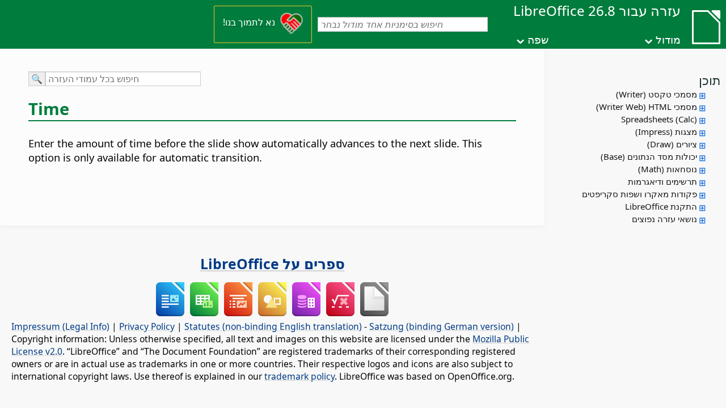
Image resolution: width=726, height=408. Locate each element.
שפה (537, 39)
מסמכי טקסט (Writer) (656, 94)
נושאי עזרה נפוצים (664, 218)
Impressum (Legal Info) (60, 326)
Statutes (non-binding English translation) (273, 326)
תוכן (709, 79)
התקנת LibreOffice (661, 206)
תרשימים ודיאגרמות (662, 181)
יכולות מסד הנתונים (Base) (649, 156)
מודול (668, 39)
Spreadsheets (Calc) (659, 119)
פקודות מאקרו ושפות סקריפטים (639, 193)
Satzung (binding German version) (441, 326)
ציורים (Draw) (672, 144)
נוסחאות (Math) (667, 169)
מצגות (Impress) (666, 131)
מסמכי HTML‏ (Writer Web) (646, 106)
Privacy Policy (147, 326)
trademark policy (299, 376)
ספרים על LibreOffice (272, 263)
